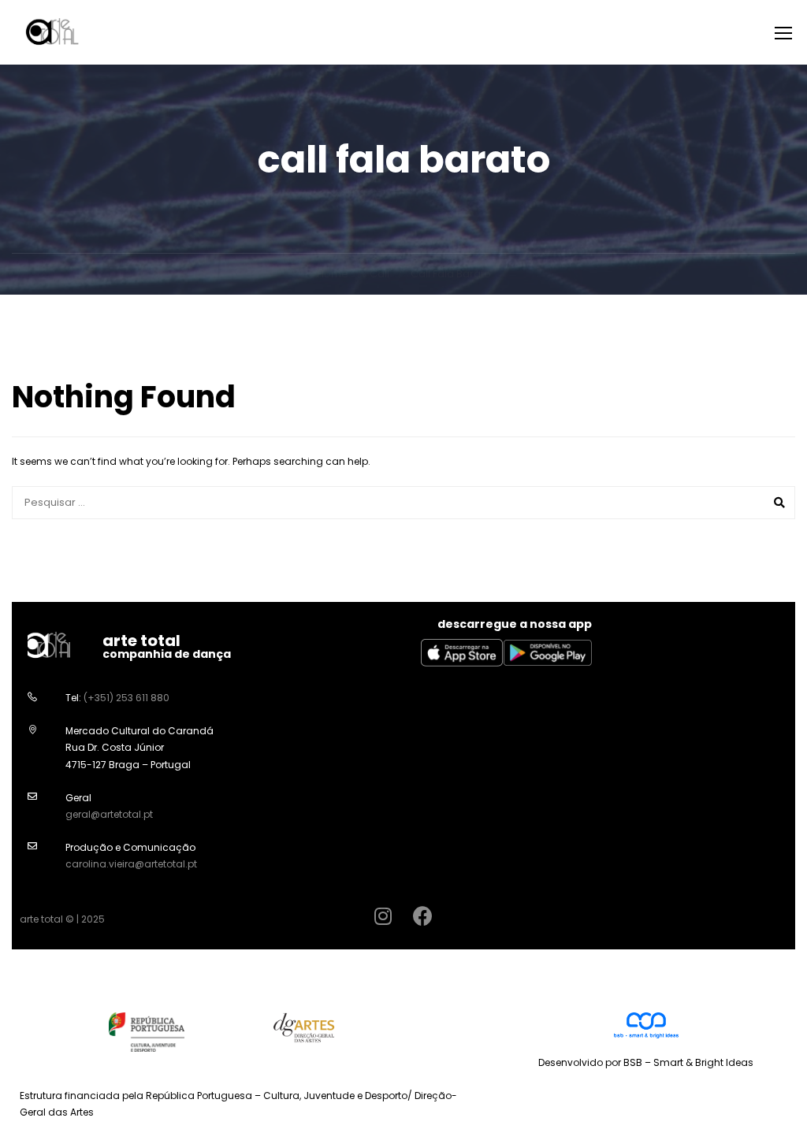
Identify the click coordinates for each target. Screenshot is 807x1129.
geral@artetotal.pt (109, 814)
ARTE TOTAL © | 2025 (62, 919)
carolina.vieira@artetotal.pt (131, 864)
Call (379, 273)
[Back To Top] (775, 1101)
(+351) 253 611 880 (126, 697)
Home (332, 273)
